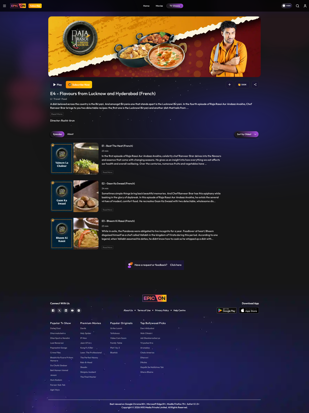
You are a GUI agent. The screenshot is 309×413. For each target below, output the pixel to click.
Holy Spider (85, 333)
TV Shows (175, 5)
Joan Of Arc (86, 343)
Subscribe (35, 5)
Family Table (116, 343)
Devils (83, 328)
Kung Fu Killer (86, 347)
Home (146, 5)
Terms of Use (143, 310)
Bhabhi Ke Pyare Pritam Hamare (61, 359)
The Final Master (88, 377)
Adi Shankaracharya (150, 338)
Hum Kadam (56, 380)
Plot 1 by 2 (115, 347)
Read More (56, 114)
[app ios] (249, 310)
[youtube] (72, 310)
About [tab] (70, 134)
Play (59, 84)
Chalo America (147, 352)
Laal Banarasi (57, 343)
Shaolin (83, 367)
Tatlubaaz (115, 333)
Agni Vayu (55, 389)
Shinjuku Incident (88, 372)
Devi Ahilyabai (147, 328)
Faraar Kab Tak (57, 385)
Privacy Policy (162, 310)
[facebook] (53, 310)
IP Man (83, 338)
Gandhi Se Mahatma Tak (152, 367)
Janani (53, 375)
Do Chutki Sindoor (58, 365)
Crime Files (55, 352)
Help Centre (179, 310)
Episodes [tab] (57, 134)
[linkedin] (66, 310)
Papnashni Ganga (58, 347)
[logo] (154, 298)
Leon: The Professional (91, 352)
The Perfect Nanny (89, 357)
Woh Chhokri (146, 333)
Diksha (143, 362)
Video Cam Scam (118, 338)
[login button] (305, 5)
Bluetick (114, 352)
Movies (159, 5)
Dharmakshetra (58, 333)
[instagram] (79, 310)
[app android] (228, 310)
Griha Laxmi (116, 328)
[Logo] (18, 6)
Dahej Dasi (55, 328)
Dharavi (144, 357)
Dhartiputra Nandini (60, 338)
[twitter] (59, 310)
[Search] (297, 6)
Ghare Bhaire (146, 372)
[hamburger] (4, 5)
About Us (128, 310)
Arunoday (145, 347)
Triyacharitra (146, 343)
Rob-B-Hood (86, 362)
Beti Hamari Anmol (59, 370)
